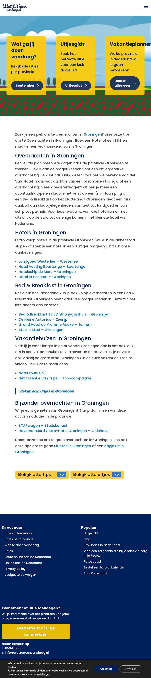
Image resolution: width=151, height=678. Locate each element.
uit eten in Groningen (72, 445)
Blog (87, 539)
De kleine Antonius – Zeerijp (43, 319)
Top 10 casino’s (95, 573)
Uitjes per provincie (19, 539)
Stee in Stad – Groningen (41, 329)
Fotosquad (92, 561)
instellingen (43, 674)
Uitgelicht (91, 533)
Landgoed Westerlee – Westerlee (48, 261)
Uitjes (9, 551)
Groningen (92, 134)
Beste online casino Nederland (28, 557)
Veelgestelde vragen (20, 575)
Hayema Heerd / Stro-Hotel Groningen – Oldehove (64, 430)
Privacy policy (15, 569)
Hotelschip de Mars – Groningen (47, 271)
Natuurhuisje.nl (31, 373)
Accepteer (106, 669)
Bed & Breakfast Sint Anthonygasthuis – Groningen (64, 314)
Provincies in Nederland (102, 545)
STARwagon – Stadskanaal (43, 425)
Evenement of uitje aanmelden (36, 631)
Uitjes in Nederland (19, 533)
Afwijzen (130, 669)
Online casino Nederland (23, 563)
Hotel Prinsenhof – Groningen (45, 276)
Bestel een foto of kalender (104, 567)
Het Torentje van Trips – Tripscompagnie (55, 378)
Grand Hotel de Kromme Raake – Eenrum (55, 324)
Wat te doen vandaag (22, 545)
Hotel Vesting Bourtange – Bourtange (52, 266)
